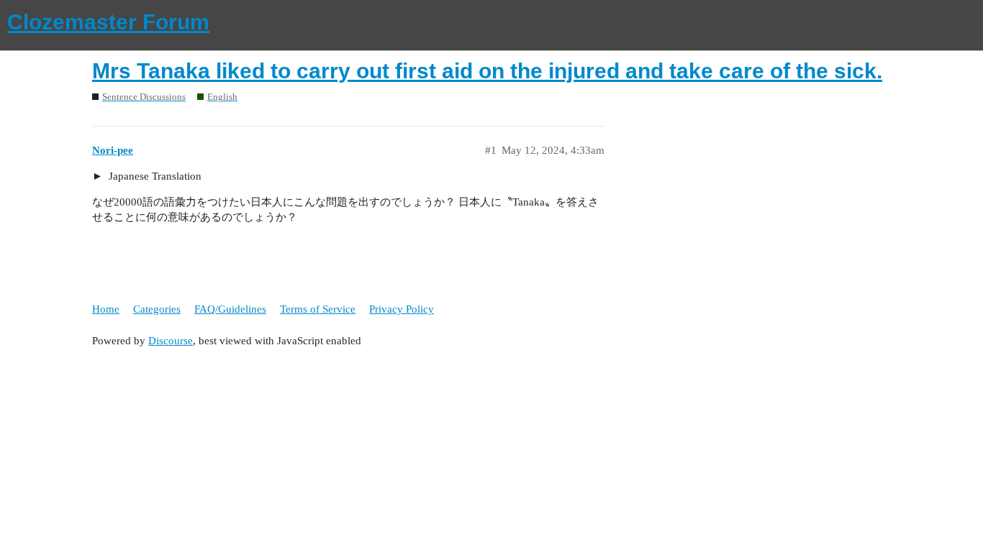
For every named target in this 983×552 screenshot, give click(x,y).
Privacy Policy (401, 309)
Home (105, 309)
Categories (157, 309)
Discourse (170, 340)
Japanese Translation (153, 176)
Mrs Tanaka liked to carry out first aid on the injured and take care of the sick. (487, 71)
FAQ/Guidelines (230, 309)
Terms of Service (317, 309)
